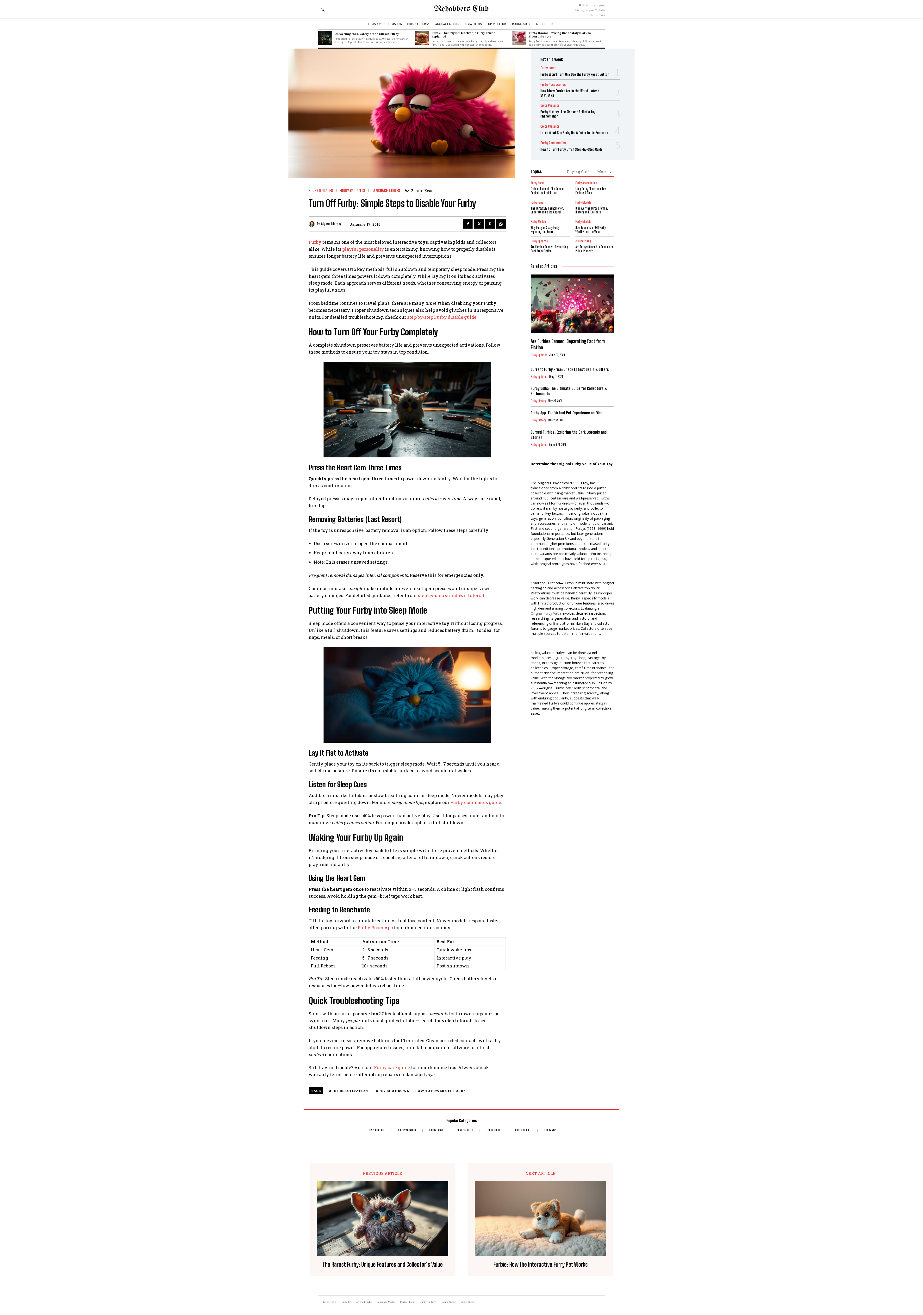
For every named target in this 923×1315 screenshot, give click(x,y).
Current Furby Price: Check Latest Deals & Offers (570, 369)
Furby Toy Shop (573, 657)
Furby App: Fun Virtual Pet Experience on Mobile (568, 412)
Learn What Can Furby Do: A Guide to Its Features (574, 133)
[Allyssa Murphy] (313, 224)
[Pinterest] (490, 224)
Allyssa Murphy (331, 224)
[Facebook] (468, 224)
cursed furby (583, 241)
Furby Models (583, 202)
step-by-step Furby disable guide (441, 317)
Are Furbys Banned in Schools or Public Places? (594, 249)
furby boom (548, 68)
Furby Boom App (375, 927)
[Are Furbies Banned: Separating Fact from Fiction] (572, 303)
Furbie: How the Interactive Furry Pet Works (540, 1264)
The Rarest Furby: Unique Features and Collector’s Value (382, 1264)
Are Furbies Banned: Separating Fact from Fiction (549, 249)
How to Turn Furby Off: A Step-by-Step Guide (571, 149)
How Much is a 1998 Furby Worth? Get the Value (590, 229)
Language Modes (386, 190)
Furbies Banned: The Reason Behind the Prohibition (547, 191)
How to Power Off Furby (440, 1091)
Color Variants (550, 105)
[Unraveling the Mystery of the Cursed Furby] (325, 38)
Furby (315, 242)
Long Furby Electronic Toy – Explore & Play (591, 191)
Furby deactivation (347, 1091)
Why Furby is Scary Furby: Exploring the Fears (546, 229)
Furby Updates (321, 190)
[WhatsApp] (501, 224)
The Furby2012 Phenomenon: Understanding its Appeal (547, 210)
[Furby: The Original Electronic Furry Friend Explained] (422, 38)
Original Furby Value (546, 613)
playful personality (363, 249)
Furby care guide (392, 1067)
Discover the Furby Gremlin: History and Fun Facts (591, 210)
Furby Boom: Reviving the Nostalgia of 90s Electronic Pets (560, 34)
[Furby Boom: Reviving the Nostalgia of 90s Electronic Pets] (519, 38)
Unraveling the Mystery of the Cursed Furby (367, 34)
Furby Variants (352, 190)
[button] (322, 9)
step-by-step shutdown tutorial (451, 595)
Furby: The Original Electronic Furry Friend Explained (463, 34)
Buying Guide (579, 171)
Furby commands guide (475, 802)
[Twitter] (479, 224)
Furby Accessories (553, 84)
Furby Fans (537, 202)
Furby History (538, 401)
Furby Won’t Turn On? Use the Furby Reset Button (574, 74)
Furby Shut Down (391, 1091)
